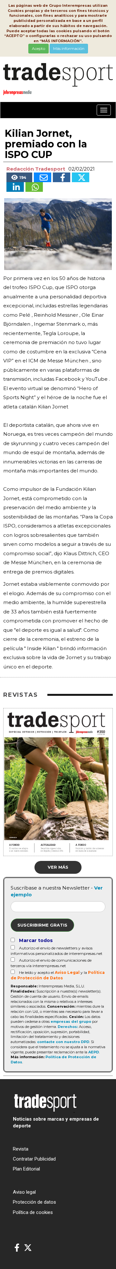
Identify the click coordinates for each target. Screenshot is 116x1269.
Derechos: (68, 1026)
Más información (68, 48)
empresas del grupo (71, 1021)
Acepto (38, 48)
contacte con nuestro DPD (63, 1042)
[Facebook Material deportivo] (17, 1248)
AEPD (93, 1052)
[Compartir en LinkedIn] (15, 187)
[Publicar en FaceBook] (61, 177)
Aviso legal (24, 1192)
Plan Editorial (26, 1169)
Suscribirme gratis (42, 925)
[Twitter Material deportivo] (28, 1248)
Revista (20, 1149)
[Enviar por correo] (42, 177)
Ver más (58, 867)
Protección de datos (34, 1202)
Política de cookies (33, 1212)
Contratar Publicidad (34, 1159)
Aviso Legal (67, 972)
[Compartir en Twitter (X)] (80, 177)
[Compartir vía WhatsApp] (34, 187)
